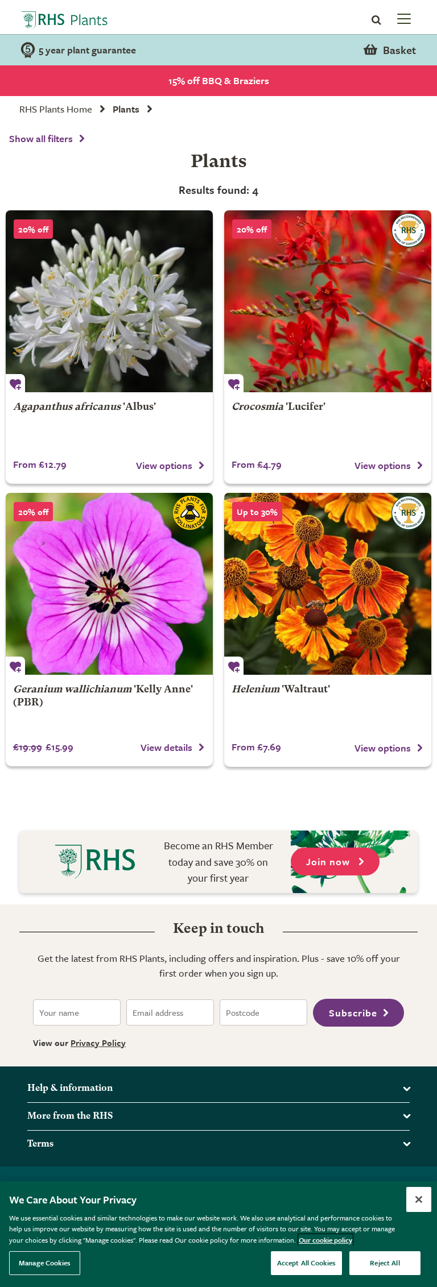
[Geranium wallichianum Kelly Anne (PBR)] (109, 584)
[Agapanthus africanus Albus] (109, 301)
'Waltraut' (281, 690)
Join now (329, 861)
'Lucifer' (278, 407)
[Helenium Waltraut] (327, 584)
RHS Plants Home (55, 109)
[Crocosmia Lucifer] (327, 301)
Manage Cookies (45, 1262)
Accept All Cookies (306, 1262)
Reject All (384, 1262)
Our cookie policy (325, 1240)
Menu (403, 18)
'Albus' (84, 407)
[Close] (418, 1199)
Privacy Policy (98, 1042)
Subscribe (353, 1013)
